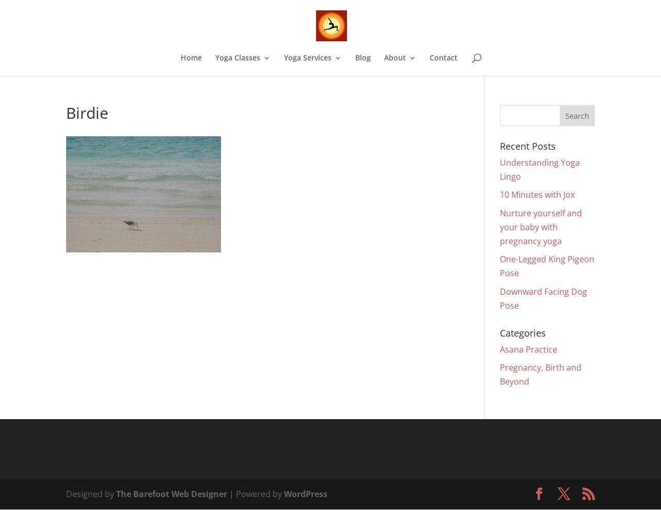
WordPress (305, 494)
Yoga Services (308, 58)
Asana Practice (528, 349)
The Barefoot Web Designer (171, 494)
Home (191, 58)
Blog (363, 58)
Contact (444, 58)
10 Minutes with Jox (537, 194)
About (395, 58)
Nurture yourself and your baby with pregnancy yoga (541, 227)
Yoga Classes (237, 58)
